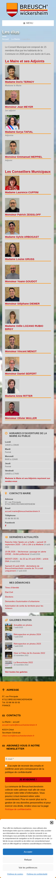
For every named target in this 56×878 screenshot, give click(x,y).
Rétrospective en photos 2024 (27, 634)
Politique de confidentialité (37, 874)
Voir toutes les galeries (16, 672)
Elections (9, 597)
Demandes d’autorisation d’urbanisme (22, 601)
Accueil (5, 39)
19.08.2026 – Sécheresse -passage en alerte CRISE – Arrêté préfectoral (25, 552)
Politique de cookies (15, 874)
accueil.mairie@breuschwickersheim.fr (22, 511)
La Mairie (15, 39)
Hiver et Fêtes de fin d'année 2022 (29, 653)
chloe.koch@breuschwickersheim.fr (18, 735)
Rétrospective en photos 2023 (27, 644)
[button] (51, 822)
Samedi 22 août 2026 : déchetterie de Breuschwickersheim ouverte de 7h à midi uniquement (24, 568)
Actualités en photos (23, 625)
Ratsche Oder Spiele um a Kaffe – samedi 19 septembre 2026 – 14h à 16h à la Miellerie (25, 543)
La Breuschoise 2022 (23, 662)
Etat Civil (9, 592)
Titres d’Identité (12, 587)
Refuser (28, 859)
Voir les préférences (28, 867)
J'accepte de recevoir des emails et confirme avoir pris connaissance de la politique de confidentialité (24, 769)
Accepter (28, 852)
